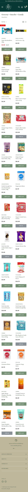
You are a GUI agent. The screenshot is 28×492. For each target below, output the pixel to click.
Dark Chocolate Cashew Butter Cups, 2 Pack (7, 248)
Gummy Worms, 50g (21, 246)
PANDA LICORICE (19, 38)
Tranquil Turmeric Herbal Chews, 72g (20, 394)
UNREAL (3, 304)
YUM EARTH (18, 125)
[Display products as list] (25, 22)
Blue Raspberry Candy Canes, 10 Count (21, 336)
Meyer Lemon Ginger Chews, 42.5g (21, 99)
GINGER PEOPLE (19, 154)
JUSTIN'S (3, 244)
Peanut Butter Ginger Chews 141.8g (7, 336)
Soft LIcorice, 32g (20, 40)
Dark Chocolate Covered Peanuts (6, 307)
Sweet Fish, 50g (5, 277)
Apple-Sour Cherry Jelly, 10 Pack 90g (6, 217)
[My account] (22, 7)
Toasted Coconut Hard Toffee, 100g (20, 425)
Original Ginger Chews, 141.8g (5, 70)
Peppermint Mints (20, 186)
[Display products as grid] (23, 22)
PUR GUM (18, 184)
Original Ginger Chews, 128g (19, 157)
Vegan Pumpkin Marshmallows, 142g (6, 425)
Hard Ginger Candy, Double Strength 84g (21, 307)
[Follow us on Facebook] (3, 481)
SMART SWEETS (19, 244)
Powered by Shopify (6, 488)
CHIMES (3, 67)
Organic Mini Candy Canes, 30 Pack (21, 128)
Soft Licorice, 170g (6, 98)
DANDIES (4, 38)
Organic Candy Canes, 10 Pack (21, 217)
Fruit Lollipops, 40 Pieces (20, 277)
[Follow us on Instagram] (6, 481)
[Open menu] (2, 7)
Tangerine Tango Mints (20, 365)
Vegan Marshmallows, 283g (7, 41)
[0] (25, 7)
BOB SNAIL (4, 214)
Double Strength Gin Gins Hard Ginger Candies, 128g (7, 188)
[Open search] (19, 7)
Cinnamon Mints (6, 364)
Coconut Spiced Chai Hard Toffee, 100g (7, 157)
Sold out (21, 136)
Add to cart (7, 49)
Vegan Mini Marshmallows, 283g (21, 70)
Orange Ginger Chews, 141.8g (7, 128)
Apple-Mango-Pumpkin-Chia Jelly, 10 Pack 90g (6, 395)
